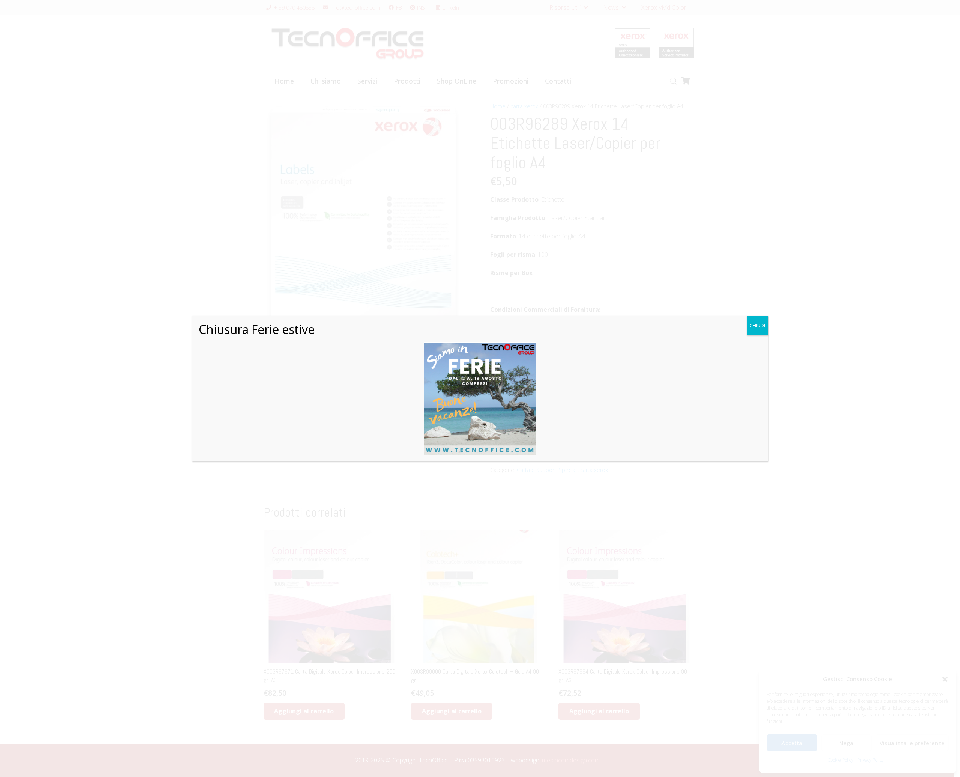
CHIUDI (757, 325)
